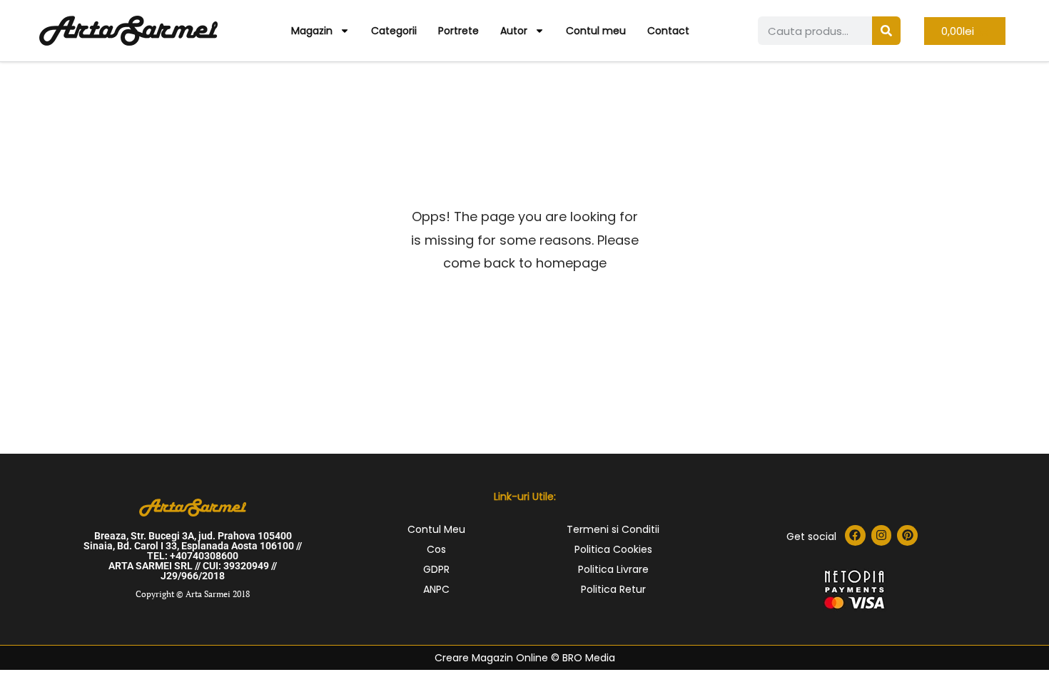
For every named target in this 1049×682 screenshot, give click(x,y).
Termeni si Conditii (613, 529)
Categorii (394, 31)
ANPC (436, 589)
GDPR (436, 569)
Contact (668, 31)
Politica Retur (613, 589)
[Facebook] (855, 535)
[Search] (886, 30)
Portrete (458, 31)
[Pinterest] (907, 535)
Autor (513, 31)
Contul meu (596, 31)
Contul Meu (436, 529)
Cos (436, 549)
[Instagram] (881, 535)
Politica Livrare (613, 569)
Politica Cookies (613, 549)
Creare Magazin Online (491, 658)
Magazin (312, 31)
